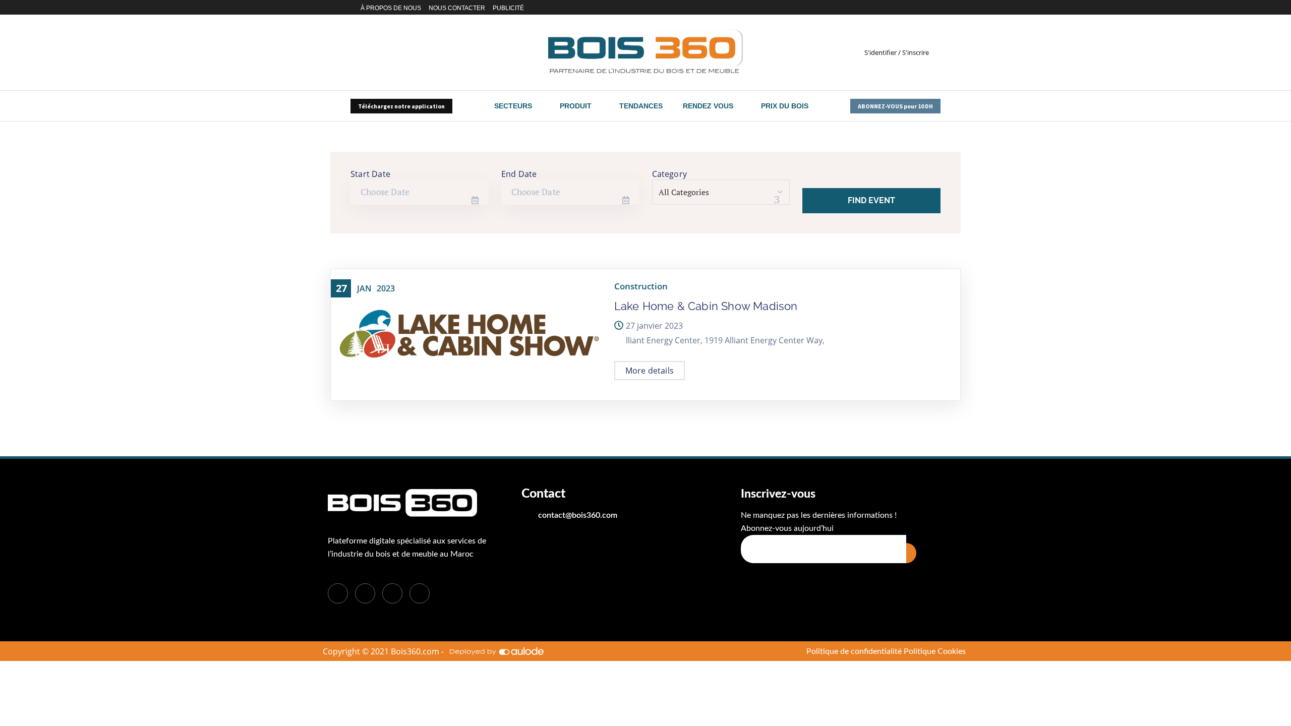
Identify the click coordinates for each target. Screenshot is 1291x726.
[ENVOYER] (911, 553)
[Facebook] (885, 8)
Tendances (641, 106)
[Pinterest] (925, 8)
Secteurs (513, 106)
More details (649, 370)
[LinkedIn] (392, 593)
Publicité (508, 8)
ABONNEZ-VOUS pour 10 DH (895, 106)
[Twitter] (893, 8)
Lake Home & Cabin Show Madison (706, 306)
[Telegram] (937, 8)
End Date (519, 173)
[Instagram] (914, 8)
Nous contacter (457, 8)
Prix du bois (784, 106)
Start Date (370, 173)
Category (669, 173)
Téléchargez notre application (401, 106)
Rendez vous (708, 106)
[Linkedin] (902, 8)
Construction (641, 286)
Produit (576, 106)
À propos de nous (391, 8)
